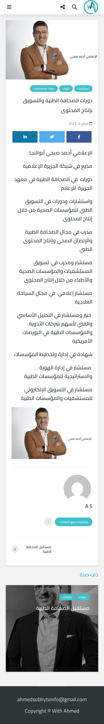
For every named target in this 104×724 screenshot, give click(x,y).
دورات (66, 88)
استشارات (83, 88)
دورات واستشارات (44, 88)
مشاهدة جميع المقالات (73, 522)
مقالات (67, 597)
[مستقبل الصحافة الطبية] (52, 628)
